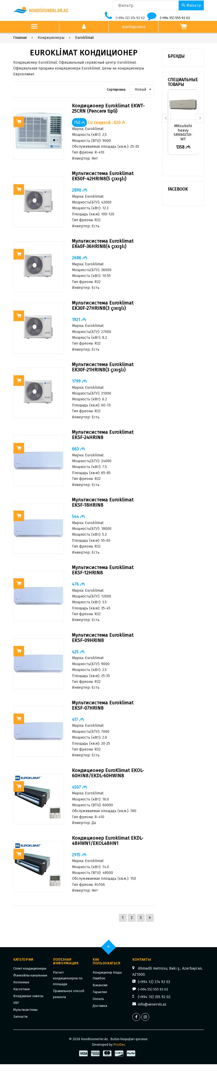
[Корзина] (183, 27)
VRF (16, 1003)
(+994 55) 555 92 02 (175, 18)
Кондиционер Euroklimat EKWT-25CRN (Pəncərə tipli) (108, 108)
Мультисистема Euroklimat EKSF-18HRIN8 (103, 502)
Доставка (100, 1006)
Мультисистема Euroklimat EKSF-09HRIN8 (103, 637)
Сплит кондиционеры (29, 968)
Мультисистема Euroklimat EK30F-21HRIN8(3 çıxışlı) (103, 367)
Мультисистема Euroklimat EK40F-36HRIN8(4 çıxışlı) (103, 243)
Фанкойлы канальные (30, 975)
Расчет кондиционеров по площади (68, 978)
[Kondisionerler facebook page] (136, 1017)
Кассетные (21, 989)
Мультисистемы (25, 1010)
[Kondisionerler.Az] (41, 10)
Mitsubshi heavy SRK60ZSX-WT (183, 130)
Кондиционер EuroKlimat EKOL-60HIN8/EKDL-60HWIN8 (108, 773)
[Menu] (34, 27)
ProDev (119, 1045)
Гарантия (100, 992)
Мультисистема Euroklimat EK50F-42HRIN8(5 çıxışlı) (103, 176)
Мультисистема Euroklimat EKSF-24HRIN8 (103, 434)
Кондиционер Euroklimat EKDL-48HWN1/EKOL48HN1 (107, 840)
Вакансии (100, 985)
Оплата (98, 999)
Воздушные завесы (28, 996)
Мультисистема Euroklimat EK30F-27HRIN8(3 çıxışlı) (103, 305)
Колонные (21, 982)
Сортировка (116, 89)
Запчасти (20, 1017)
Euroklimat (84, 37)
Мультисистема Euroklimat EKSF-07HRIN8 (103, 705)
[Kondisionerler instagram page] (145, 1017)
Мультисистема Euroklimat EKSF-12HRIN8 (103, 570)
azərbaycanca (133, 27)
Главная (20, 37)
